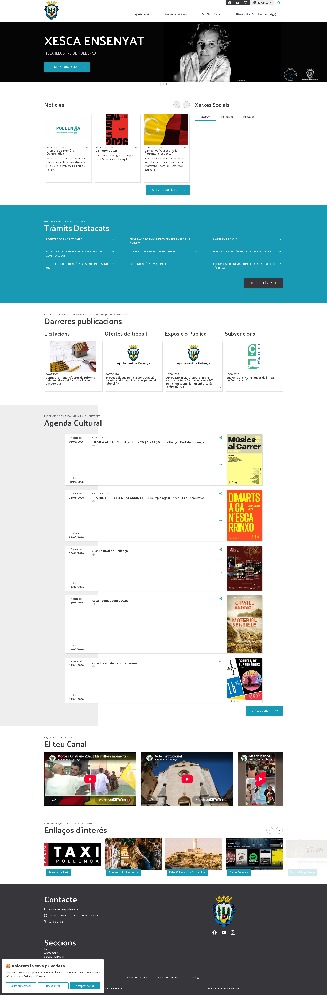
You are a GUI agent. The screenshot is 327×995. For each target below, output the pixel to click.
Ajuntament (51, 952)
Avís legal (195, 977)
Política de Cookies (34, 976)
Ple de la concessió (63, 66)
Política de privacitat (168, 977)
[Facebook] (229, 2)
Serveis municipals (54, 956)
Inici (46, 949)
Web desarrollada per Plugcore (224, 988)
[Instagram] (245, 2)
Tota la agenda (260, 711)
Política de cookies (136, 977)
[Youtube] (237, 2)
